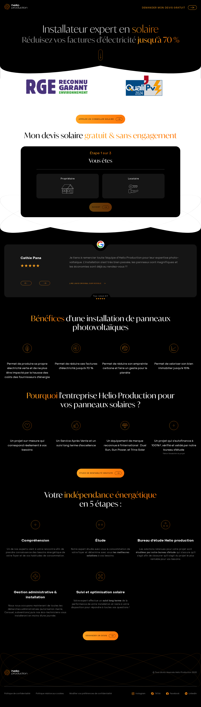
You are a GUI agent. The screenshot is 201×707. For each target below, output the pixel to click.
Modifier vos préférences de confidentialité (90, 693)
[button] (26, 283)
